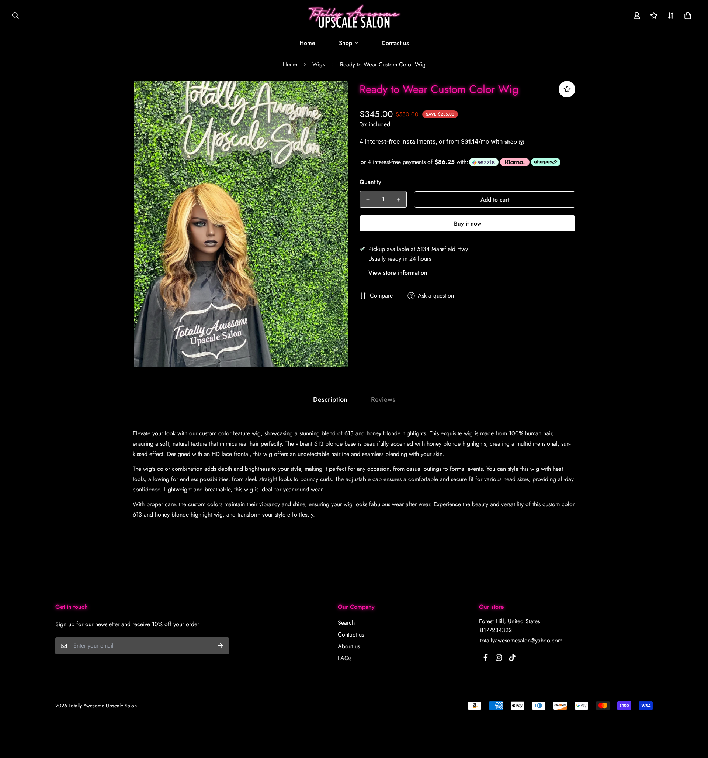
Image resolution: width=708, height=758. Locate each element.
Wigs (318, 64)
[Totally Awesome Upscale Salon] (354, 15)
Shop (345, 43)
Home (307, 43)
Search (346, 622)
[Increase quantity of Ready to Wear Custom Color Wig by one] (398, 199)
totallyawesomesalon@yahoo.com (521, 640)
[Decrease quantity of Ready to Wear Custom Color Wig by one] (368, 199)
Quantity (370, 182)
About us (349, 646)
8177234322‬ (496, 630)
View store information (397, 272)
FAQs (344, 658)
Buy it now (467, 223)
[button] (686, 15)
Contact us (395, 43)
